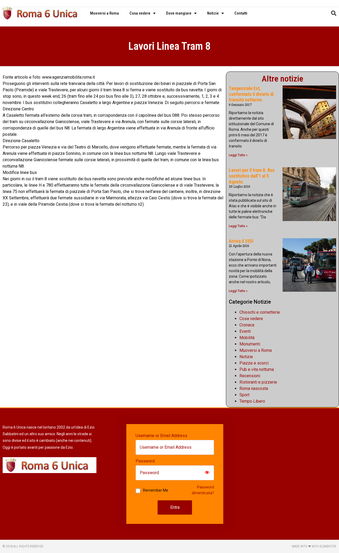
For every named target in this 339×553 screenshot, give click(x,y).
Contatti (240, 13)
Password (145, 461)
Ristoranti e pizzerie (258, 382)
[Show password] (207, 472)
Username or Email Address (161, 436)
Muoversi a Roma (104, 13)
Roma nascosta (253, 388)
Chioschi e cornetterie (259, 312)
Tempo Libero (252, 401)
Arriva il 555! (241, 241)
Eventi (245, 331)
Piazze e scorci (254, 363)
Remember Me (155, 490)
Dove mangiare (178, 13)
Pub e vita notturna (256, 369)
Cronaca (246, 324)
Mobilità (247, 337)
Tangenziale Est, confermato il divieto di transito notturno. (251, 94)
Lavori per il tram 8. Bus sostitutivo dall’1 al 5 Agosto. (252, 175)
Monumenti (249, 344)
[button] (333, 13)
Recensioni (249, 375)
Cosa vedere (140, 13)
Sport (244, 394)
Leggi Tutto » (238, 155)
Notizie (213, 13)
